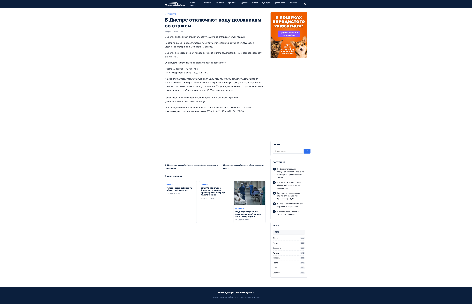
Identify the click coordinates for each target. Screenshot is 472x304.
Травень (288, 258)
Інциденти (239, 209)
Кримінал (232, 3)
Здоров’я (244, 3)
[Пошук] (305, 4)
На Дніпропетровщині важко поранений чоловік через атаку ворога (248, 214)
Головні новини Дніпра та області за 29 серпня (179, 189)
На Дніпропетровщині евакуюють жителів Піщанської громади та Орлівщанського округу (290, 173)
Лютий (288, 243)
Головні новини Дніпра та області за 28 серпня (288, 212)
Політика (207, 3)
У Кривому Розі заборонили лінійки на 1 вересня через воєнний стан (289, 185)
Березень (288, 248)
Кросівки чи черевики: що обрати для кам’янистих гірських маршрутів (288, 196)
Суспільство (279, 3)
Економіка (219, 3)
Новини (170, 185)
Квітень (288, 253)
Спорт (255, 3)
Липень (288, 268)
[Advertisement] (215, 140)
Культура (266, 3)
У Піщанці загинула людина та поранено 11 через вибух (290, 205)
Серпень (288, 273)
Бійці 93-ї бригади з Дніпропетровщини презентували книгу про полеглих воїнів (213, 191)
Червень (288, 263)
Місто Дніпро (193, 4)
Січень (288, 238)
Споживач (293, 3)
